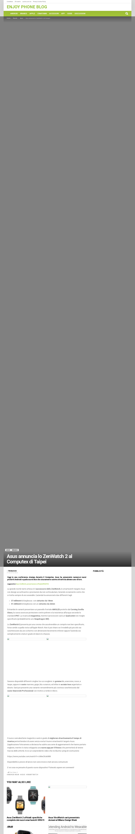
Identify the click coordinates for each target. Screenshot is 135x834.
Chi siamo (18, 1)
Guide (69, 14)
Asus (23, 774)
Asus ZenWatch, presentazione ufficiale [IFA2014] (32, 584)
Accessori (54, 14)
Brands (23, 14)
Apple (32, 14)
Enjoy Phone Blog (27, 6)
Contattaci (10, 1)
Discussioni (80, 14)
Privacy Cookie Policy (39, 1)
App (63, 14)
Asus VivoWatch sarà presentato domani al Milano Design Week (64, 818)
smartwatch (32, 774)
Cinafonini (42, 14)
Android (14, 14)
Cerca (126, 13)
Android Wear (13, 774)
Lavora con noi (26, 1)
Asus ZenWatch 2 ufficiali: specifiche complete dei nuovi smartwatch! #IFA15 (25, 818)
